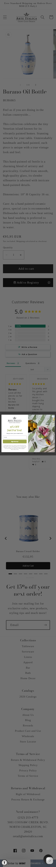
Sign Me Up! (14, 441)
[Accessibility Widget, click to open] (4, 863)
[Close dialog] (53, 416)
